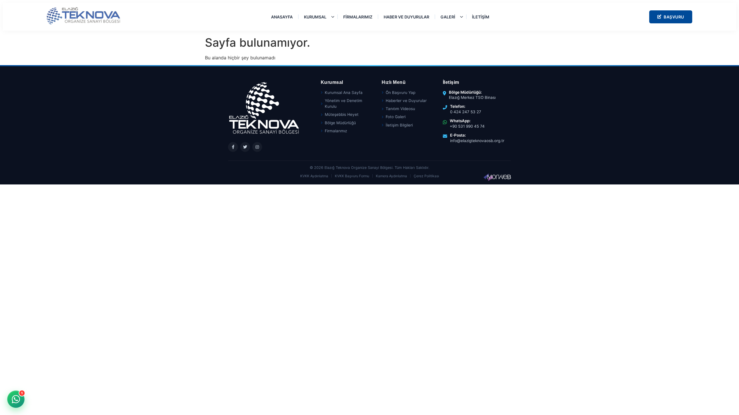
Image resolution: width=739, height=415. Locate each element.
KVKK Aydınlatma (314, 176)
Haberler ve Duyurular (406, 100)
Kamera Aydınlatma (391, 176)
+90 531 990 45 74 (467, 126)
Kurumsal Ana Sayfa (344, 92)
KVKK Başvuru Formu (352, 176)
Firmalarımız (336, 131)
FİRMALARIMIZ (357, 16)
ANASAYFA (282, 16)
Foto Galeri (396, 116)
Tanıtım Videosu (400, 108)
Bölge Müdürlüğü (340, 122)
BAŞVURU (674, 16)
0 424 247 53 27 (465, 112)
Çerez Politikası (426, 176)
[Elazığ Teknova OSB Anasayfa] (83, 15)
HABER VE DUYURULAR (406, 16)
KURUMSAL (315, 16)
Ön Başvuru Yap (400, 92)
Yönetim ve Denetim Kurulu (343, 103)
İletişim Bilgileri (399, 125)
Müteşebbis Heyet (342, 114)
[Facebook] (233, 147)
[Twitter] (245, 147)
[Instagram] (257, 147)
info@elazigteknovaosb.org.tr (477, 140)
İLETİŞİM (480, 16)
